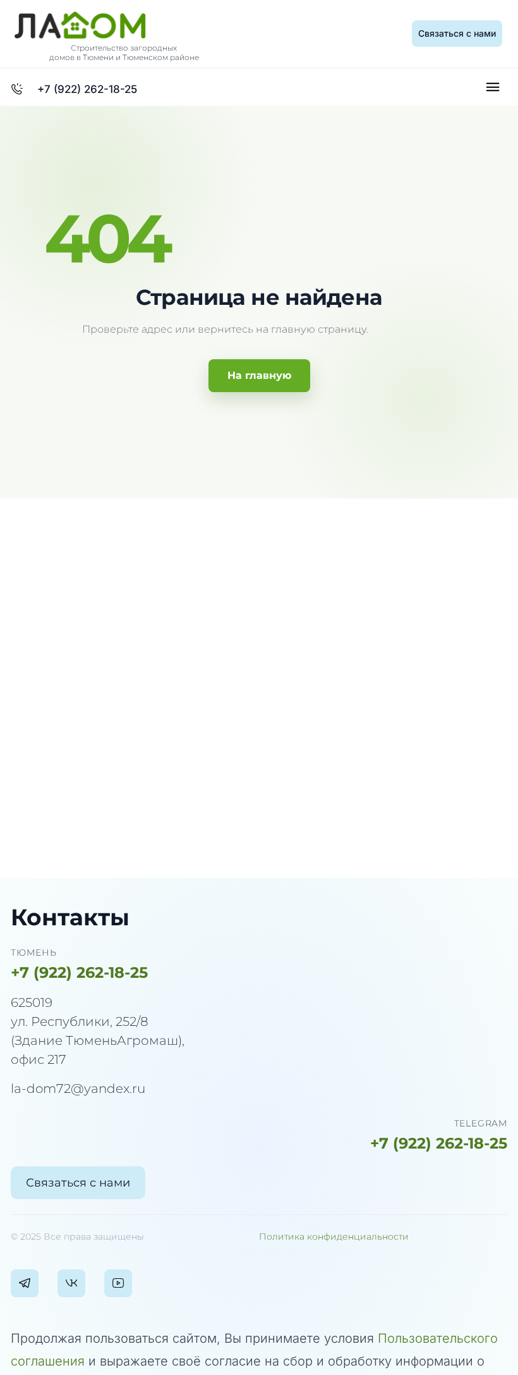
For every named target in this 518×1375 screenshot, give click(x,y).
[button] (457, 33)
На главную (259, 375)
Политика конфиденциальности (334, 1236)
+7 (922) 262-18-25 (79, 972)
